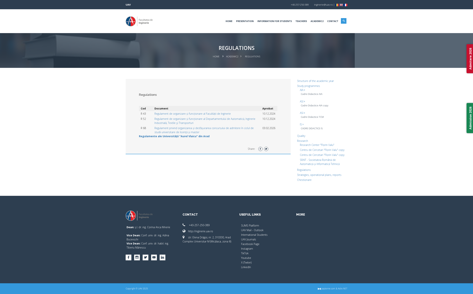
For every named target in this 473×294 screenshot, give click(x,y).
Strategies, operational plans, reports (319, 175)
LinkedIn (246, 267)
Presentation (245, 21)
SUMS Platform (250, 225)
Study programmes (308, 86)
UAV (128, 4)
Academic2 (317, 21)
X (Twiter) (246, 262)
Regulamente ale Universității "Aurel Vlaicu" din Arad (174, 136)
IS (301, 124)
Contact (332, 21)
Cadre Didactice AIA (311, 94)
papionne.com (328, 288)
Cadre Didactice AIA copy (314, 105)
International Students (254, 234)
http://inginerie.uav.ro (200, 231)
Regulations (304, 170)
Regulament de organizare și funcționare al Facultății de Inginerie (192, 113)
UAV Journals (248, 239)
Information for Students (274, 21)
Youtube (246, 258)
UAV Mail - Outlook (252, 230)
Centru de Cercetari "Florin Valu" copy (322, 150)
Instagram (247, 248)
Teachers (301, 21)
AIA (302, 90)
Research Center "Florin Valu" (317, 145)
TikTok (245, 253)
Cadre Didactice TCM (312, 117)
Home (229, 21)
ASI (302, 101)
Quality (301, 136)
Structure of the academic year (315, 81)
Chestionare (304, 180)
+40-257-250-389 (199, 225)
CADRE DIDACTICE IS (312, 128)
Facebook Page (250, 244)
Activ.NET (342, 288)
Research (302, 141)
